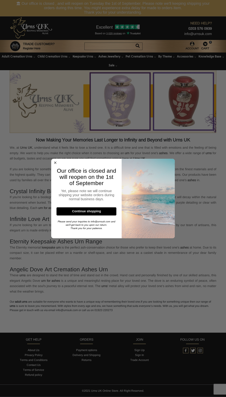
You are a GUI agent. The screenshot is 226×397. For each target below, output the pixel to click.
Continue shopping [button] (86, 211)
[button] (55, 162)
